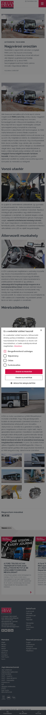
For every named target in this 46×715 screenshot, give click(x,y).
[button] (23, 383)
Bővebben (18, 346)
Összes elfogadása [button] (24, 372)
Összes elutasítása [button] (23, 378)
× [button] (41, 330)
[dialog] (23, 357)
